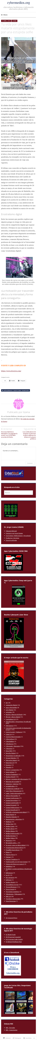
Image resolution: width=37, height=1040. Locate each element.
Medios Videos (10, 838)
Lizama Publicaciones (12, 807)
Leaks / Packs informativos (14, 793)
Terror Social (10, 889)
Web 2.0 (8, 896)
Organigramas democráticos (14, 848)
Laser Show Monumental (13, 791)
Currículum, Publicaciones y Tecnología (18, 536)
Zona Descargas (11, 901)
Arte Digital (9, 710)
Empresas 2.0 (10, 763)
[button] (10, 996)
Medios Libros (10, 829)
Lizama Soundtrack (12, 810)
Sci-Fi (7, 875)
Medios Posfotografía (12, 833)
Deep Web (9, 751)
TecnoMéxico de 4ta (12, 885)
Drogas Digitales (11, 758)
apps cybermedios (11, 707)
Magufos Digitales (11, 817)
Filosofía (8, 767)
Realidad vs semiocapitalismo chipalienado (19, 869)
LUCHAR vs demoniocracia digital (16, 812)
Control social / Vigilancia (14, 732)
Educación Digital (11, 760)
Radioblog (9, 866)
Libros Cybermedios (12, 796)
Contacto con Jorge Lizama (14, 533)
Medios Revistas (11, 836)
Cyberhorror (10, 744)
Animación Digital (11, 705)
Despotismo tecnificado (13, 756)
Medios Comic (10, 826)
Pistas (7, 852)
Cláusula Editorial (11, 531)
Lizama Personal (11, 805)
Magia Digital (10, 815)
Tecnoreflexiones (11, 887)
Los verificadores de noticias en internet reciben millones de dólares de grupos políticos (29, 433)
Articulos (9, 712)
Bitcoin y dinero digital (13, 717)
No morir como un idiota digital (15, 845)
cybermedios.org (18, 3)
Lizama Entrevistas (12, 800)
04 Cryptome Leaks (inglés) (14, 939)
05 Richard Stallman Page (14, 942)
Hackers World (10, 777)
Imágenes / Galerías (12, 784)
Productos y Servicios (12, 538)
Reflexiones (9, 873)
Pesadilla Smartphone (12, 850)
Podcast (8, 857)
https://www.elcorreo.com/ (11, 371)
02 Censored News (11, 918)
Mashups (8, 822)
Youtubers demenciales (13, 899)
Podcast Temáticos (12, 859)
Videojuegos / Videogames (14, 894)
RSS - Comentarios (11, 1030)
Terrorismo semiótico (12, 892)
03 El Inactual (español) (13, 937)
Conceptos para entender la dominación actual (18, 729)
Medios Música (10, 831)
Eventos (8, 765)
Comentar (30, 463)
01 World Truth (10, 935)
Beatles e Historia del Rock (14, 714)
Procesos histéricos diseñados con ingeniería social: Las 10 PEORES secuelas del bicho (9, 432)
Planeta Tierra (10, 855)
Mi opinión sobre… (11, 843)
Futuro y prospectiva (12, 770)
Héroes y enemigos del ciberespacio (17, 779)
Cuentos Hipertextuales (13, 737)
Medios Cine (9, 824)
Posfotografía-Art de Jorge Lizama (16, 862)
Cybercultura (10, 739)
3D (6, 703)
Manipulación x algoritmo (14, 819)
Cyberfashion (10, 741)
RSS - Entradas (10, 1028)
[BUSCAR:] (18, 492)
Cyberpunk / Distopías (13, 746)
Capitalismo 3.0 (10, 719)
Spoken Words (10, 882)
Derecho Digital (10, 753)
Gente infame (10, 772)
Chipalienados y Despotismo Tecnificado (16, 390)
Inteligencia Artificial (12, 789)
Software (8, 880)
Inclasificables (10, 786)
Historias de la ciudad (12, 782)
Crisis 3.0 (8, 734)
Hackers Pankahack (12, 774)
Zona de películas (11, 540)
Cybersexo (9, 748)
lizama (14, 21)
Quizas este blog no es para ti (15, 864)
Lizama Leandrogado (12, 803)
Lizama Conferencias (12, 798)
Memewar (9, 840)
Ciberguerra (9, 726)
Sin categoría (10, 877)
